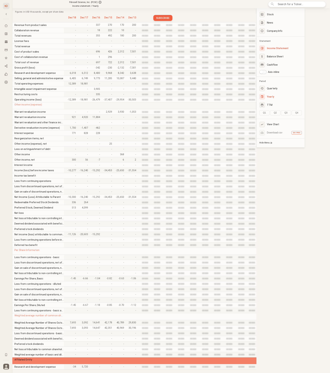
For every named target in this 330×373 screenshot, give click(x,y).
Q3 (285, 112)
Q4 (296, 112)
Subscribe (163, 18)
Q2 (275, 112)
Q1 (264, 112)
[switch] (261, 72)
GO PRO (296, 133)
